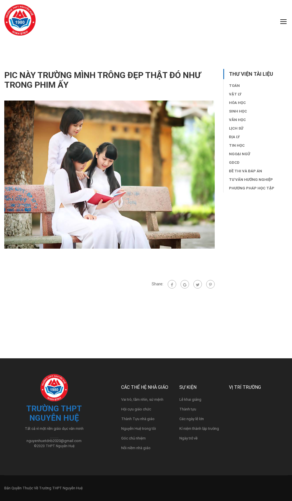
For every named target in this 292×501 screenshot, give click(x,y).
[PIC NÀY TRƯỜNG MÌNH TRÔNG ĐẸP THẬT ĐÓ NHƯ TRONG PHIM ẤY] (109, 174)
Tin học (237, 145)
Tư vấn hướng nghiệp (251, 179)
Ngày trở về (188, 438)
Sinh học (238, 111)
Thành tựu (187, 409)
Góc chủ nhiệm (133, 438)
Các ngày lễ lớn (191, 419)
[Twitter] (197, 284)
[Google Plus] (185, 284)
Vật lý (235, 94)
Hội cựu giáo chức (136, 409)
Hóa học (237, 103)
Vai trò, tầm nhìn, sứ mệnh (142, 399)
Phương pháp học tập (251, 188)
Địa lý (234, 137)
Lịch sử (236, 128)
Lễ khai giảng (190, 399)
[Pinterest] (210, 284)
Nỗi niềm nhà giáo (136, 448)
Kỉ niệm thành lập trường (199, 428)
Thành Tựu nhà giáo (138, 419)
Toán (234, 85)
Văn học (237, 120)
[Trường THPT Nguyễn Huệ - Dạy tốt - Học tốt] (20, 22)
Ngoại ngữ (239, 154)
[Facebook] (172, 284)
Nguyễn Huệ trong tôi (138, 428)
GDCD (234, 162)
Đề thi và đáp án (245, 171)
